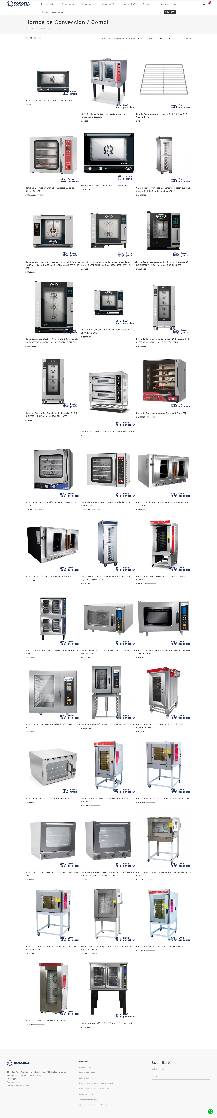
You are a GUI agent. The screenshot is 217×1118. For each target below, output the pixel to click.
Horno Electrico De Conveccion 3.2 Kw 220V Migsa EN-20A (51, 873)
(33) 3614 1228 (21, 1075)
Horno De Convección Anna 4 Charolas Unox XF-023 (105, 185)
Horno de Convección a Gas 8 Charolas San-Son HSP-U (107, 724)
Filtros (189, 38)
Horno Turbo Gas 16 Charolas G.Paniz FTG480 (46, 1020)
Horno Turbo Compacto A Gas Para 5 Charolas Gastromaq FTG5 (163, 873)
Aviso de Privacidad (87, 1067)
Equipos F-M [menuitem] (108, 4)
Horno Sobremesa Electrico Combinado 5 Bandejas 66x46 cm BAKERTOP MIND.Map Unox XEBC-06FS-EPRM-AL (108, 263)
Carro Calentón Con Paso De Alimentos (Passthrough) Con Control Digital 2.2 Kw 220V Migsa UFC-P (163, 189)
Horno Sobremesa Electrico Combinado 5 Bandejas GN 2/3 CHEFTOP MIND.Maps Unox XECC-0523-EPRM (162, 263)
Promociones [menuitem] (67, 4)
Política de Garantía (87, 1073)
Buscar (171, 12)
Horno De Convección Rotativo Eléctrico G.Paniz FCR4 (162, 413)
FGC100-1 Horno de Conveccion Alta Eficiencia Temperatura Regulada (103, 115)
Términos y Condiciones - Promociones (95, 1105)
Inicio (27, 29)
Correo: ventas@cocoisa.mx (18, 1086)
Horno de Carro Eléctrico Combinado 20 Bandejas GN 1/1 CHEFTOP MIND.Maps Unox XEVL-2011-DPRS (163, 340)
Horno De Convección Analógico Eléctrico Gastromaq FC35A (50, 503)
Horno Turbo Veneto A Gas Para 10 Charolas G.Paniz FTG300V (160, 578)
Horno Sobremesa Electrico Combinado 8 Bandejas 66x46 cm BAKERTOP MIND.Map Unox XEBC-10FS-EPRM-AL (52, 340)
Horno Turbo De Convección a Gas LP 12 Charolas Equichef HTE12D (159, 725)
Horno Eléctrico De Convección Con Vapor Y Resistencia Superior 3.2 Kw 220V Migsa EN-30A (107, 873)
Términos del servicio (88, 1100)
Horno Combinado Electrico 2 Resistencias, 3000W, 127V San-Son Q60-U (163, 651)
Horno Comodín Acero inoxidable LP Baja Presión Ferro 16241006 (162, 503)
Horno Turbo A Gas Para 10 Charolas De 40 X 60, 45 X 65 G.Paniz (107, 800)
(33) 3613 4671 (35, 1075)
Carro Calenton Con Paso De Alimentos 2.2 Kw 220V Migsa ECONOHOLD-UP (105, 578)
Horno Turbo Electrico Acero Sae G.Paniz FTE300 (159, 946)
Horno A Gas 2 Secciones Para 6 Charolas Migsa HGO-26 (107, 431)
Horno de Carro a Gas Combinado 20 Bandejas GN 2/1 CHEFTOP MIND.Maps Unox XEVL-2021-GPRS (51, 414)
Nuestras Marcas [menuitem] (168, 4)
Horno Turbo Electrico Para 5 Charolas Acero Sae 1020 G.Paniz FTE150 (51, 948)
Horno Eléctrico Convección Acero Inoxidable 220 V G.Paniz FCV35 (105, 503)
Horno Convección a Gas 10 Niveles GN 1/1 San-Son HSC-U (52, 725)
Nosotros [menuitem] (147, 4)
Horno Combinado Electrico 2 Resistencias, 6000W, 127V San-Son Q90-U (108, 651)
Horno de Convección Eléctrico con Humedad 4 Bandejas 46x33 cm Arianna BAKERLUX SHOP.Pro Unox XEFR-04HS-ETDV (52, 265)
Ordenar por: (152, 38)
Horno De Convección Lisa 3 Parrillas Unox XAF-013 (49, 100)
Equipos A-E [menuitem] (88, 4)
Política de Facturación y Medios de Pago (96, 1083)
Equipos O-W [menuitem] (128, 4)
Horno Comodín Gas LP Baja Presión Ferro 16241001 (49, 576)
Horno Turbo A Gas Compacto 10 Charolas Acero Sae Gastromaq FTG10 (106, 948)
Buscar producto (86, 1094)
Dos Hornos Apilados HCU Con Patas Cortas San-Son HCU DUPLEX (52, 651)
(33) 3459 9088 (13, 1082)
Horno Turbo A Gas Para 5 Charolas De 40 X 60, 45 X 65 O (163, 798)
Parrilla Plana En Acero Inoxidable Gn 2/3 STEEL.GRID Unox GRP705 (161, 115)
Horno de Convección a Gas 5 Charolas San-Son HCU (106, 1023)
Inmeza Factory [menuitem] (48, 4)
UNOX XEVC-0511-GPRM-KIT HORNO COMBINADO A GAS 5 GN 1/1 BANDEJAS (108, 331)
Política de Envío (86, 1078)
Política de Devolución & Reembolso (94, 1089)
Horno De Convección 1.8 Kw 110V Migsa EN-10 (47, 798)
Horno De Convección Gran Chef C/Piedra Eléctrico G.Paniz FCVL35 (49, 189)
